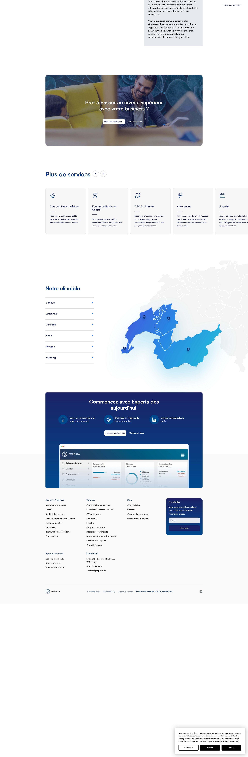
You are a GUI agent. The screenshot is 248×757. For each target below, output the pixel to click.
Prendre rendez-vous (115, 490)
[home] (17, 5)
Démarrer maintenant (113, 179)
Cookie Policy (109, 649)
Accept (231, 748)
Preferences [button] (233, 741)
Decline (210, 748)
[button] (89, 4)
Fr (214, 5)
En (217, 5)
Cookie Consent (125, 649)
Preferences (188, 748)
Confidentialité (93, 649)
